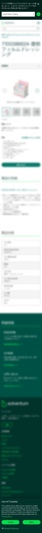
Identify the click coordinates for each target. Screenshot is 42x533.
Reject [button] (31, 522)
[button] (10, 528)
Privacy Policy (7, 516)
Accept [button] (10, 522)
